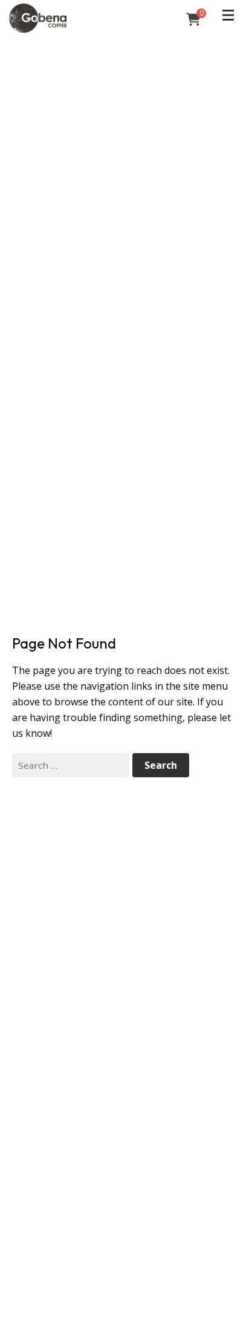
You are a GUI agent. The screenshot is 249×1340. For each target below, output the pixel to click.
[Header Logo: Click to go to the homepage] (81, 18)
